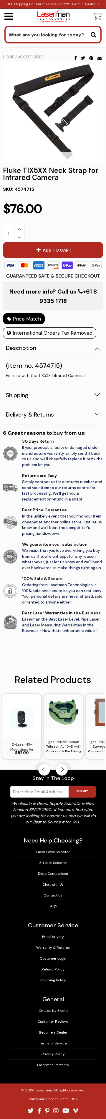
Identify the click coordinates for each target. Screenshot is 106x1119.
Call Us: (53, 588)
